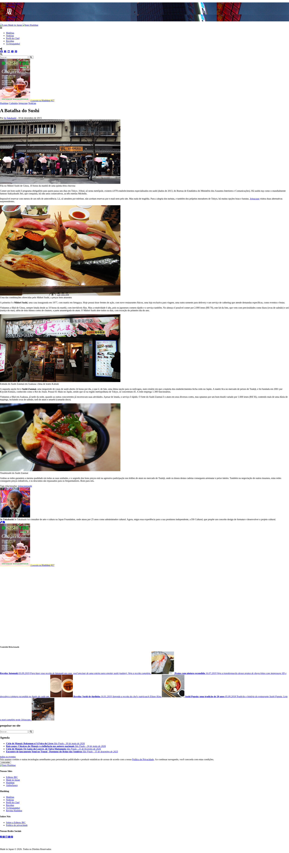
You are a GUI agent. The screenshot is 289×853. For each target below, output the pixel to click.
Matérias (10, 33)
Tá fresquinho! (13, 43)
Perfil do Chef (12, 38)
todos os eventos (8, 756)
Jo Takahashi (10, 118)
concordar (5, 762)
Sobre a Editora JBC (16, 822)
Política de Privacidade (143, 759)
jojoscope (22, 486)
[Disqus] (144, 604)
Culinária (13, 103)
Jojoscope (23, 103)
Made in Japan (13, 780)
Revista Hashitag (14, 810)
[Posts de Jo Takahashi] (1, 522)
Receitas (10, 41)
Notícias (10, 35)
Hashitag (4, 103)
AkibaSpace (12, 785)
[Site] (3, 522)
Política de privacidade (17, 825)
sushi (29, 486)
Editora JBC (12, 777)
